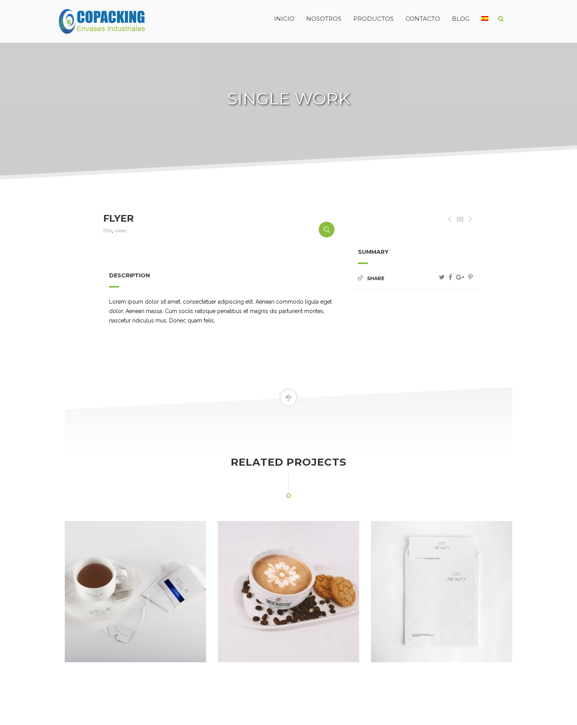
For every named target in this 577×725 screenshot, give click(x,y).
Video (121, 230)
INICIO (284, 18)
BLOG (460, 18)
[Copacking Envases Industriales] (86, 19)
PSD (107, 230)
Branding (242, 645)
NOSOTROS (323, 18)
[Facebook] (450, 277)
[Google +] (460, 277)
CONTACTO (422, 18)
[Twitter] (442, 277)
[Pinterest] (470, 277)
